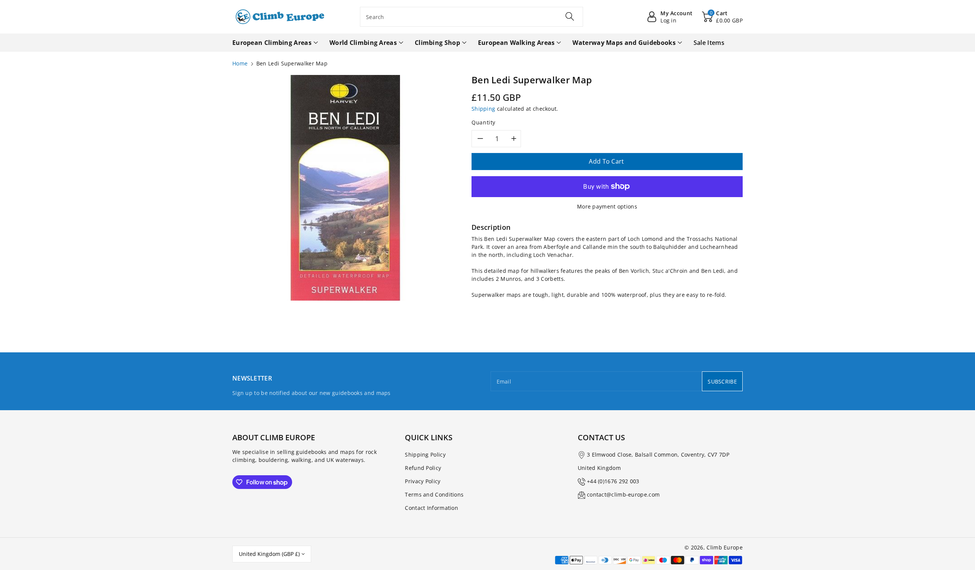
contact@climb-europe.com (623, 494)
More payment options (607, 206)
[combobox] (471, 16)
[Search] (569, 16)
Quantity (483, 122)
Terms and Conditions (434, 494)
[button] (722, 16)
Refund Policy (423, 467)
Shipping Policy (425, 454)
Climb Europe (724, 547)
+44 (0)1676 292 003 (613, 481)
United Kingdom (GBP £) (269, 553)
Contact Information (431, 507)
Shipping (483, 108)
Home (240, 63)
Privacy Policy (422, 481)
